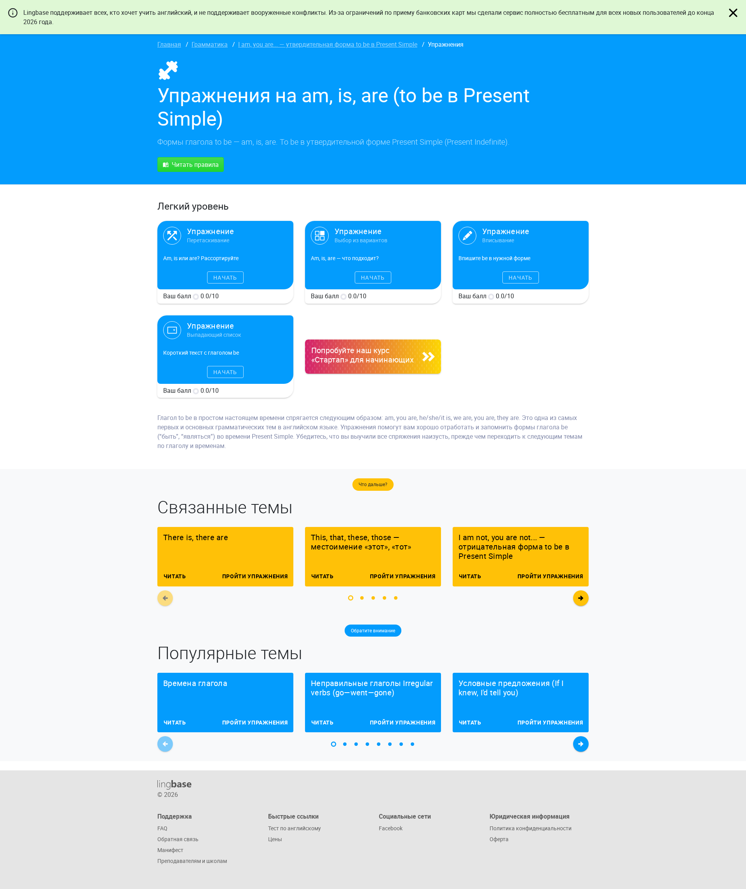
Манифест (170, 850)
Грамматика (210, 44)
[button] (350, 598)
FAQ (162, 828)
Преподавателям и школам (192, 860)
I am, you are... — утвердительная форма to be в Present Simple (327, 44)
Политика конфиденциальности (531, 828)
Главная (169, 44)
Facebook (391, 828)
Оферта (499, 839)
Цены (275, 839)
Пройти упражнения (255, 576)
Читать (174, 576)
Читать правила (195, 164)
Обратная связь (178, 839)
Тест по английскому (294, 828)
